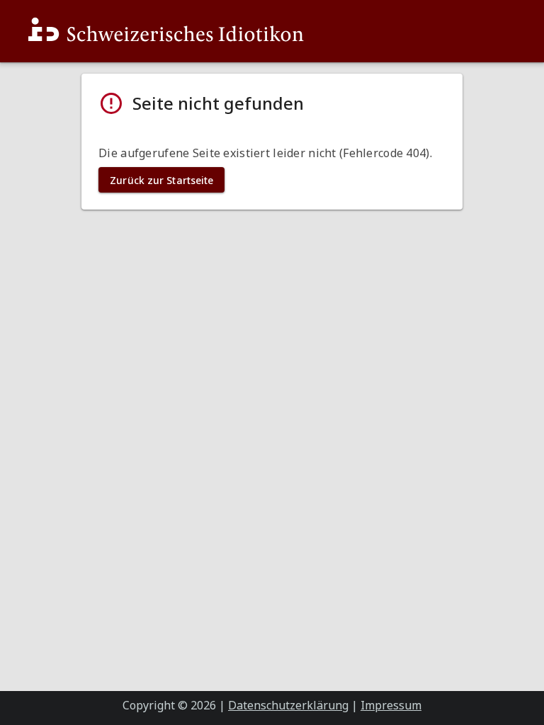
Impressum (391, 705)
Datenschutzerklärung (288, 705)
